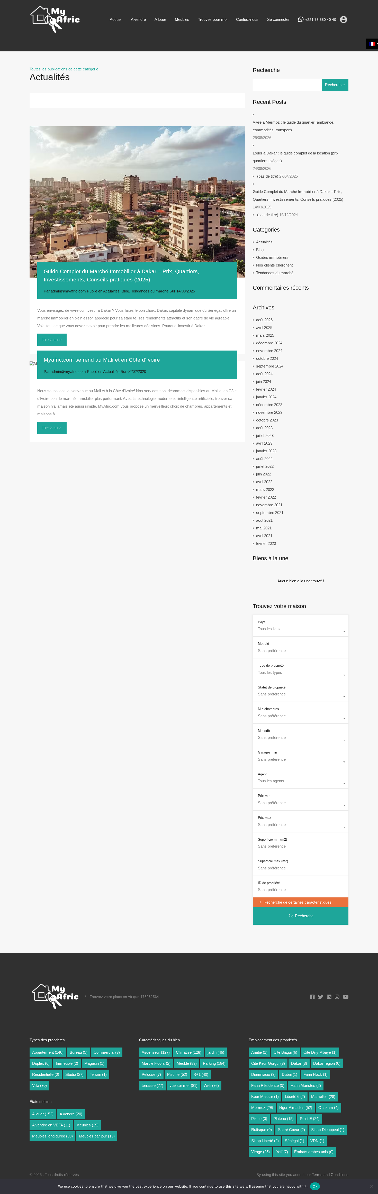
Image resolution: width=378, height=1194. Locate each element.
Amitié (259, 1052)
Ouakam (328, 1107)
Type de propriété (271, 665)
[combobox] (300, 631)
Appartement (48, 1052)
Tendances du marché (149, 291)
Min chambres (268, 709)
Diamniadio (263, 1074)
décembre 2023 (269, 404)
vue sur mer (183, 1085)
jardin (216, 1052)
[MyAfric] (55, 31)
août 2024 (264, 374)
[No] (371, 1187)
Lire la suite (51, 339)
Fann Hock (315, 1074)
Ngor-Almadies (295, 1107)
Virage (260, 1152)
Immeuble (67, 1063)
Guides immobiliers (272, 257)
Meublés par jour (97, 1136)
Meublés (182, 19)
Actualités (111, 291)
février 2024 (266, 389)
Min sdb (264, 731)
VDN (317, 1140)
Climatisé (188, 1052)
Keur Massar (265, 1096)
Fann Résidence (267, 1085)
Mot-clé (263, 644)
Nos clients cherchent (274, 265)
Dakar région (326, 1063)
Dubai (289, 1074)
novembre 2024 (269, 350)
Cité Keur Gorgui (268, 1063)
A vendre (138, 19)
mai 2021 (264, 528)
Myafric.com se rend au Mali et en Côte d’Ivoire (102, 360)
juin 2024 (263, 381)
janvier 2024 (266, 397)
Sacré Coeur (291, 1129)
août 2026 (264, 320)
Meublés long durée (52, 1136)
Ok (315, 1186)
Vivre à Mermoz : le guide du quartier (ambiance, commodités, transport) (293, 126)
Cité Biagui (285, 1052)
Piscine (177, 1074)
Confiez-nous (247, 19)
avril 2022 (264, 482)
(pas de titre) (267, 176)
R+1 (200, 1074)
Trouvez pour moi (212, 19)
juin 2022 (263, 474)
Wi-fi (211, 1085)
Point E (310, 1118)
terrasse (152, 1085)
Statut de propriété (271, 687)
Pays (262, 622)
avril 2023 (264, 443)
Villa (39, 1085)
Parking (214, 1063)
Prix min (264, 796)
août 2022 (264, 458)
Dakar (299, 1063)
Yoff (282, 1152)
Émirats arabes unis (314, 1152)
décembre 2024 (269, 343)
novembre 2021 (269, 505)
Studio (74, 1074)
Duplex (41, 1063)
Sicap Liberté (265, 1140)
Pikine (259, 1118)
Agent (262, 774)
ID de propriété (269, 883)
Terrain (98, 1074)
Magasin (94, 1063)
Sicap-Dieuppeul (327, 1129)
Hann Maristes (306, 1085)
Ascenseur (156, 1052)
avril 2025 (264, 327)
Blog (125, 291)
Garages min (267, 752)
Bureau (78, 1052)
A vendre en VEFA (51, 1125)
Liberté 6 (295, 1096)
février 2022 (266, 497)
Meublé (187, 1063)
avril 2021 (264, 536)
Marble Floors (156, 1063)
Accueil (116, 19)
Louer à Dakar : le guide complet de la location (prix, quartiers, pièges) (296, 157)
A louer (160, 19)
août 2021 (264, 520)
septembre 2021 (269, 512)
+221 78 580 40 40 (320, 19)
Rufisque (261, 1129)
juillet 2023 (265, 435)
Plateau (283, 1118)
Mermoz (262, 1107)
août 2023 (264, 428)
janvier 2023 (266, 451)
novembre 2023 (269, 412)
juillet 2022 (265, 466)
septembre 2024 (269, 366)
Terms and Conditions (330, 1174)
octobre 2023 (267, 420)
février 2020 (266, 543)
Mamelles (323, 1096)
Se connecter (278, 19)
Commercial (107, 1052)
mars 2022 (265, 489)
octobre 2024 (267, 358)
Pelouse (151, 1074)
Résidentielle (45, 1074)
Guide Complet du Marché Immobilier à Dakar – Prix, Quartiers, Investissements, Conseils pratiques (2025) (298, 195)
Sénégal (294, 1140)
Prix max (264, 818)
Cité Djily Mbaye (320, 1052)
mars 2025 (265, 335)
